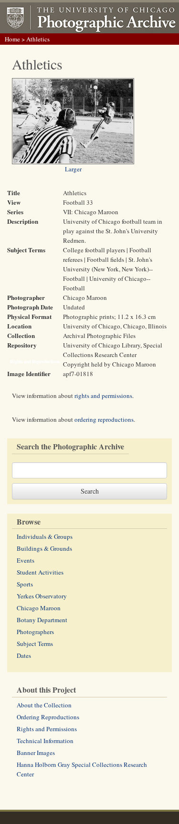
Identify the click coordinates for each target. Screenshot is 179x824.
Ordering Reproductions (48, 717)
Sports (25, 584)
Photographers (35, 631)
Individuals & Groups (45, 536)
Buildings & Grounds (44, 548)
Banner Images (36, 752)
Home (12, 39)
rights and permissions (103, 395)
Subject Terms (35, 643)
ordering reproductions (104, 419)
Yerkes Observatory (42, 596)
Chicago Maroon (39, 608)
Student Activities (40, 572)
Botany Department (42, 620)
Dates (24, 655)
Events (25, 560)
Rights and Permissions (47, 729)
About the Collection (44, 705)
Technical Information (45, 740)
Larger (73, 169)
